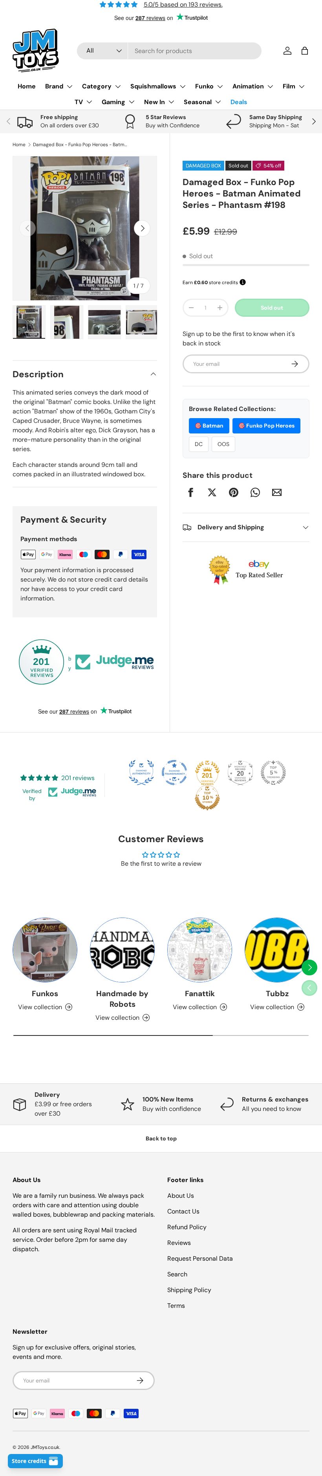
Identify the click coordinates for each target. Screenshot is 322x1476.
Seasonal (198, 102)
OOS (223, 444)
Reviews (179, 1243)
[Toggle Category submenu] (118, 86)
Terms (176, 1306)
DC (199, 444)
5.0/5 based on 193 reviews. (183, 4)
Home (27, 86)
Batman (209, 425)
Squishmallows (153, 86)
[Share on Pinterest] (234, 492)
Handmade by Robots (122, 999)
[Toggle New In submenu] (171, 101)
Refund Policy (187, 1227)
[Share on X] (212, 492)
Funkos (45, 994)
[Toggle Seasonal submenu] (218, 101)
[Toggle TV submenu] (89, 101)
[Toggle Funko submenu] (220, 86)
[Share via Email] (277, 492)
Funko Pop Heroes (266, 425)
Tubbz (277, 994)
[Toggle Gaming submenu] (131, 101)
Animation (248, 86)
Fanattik (200, 994)
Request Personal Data (200, 1258)
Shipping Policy (189, 1290)
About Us (180, 1195)
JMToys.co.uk (45, 1447)
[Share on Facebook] (190, 492)
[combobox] (169, 50)
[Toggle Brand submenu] (69, 86)
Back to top (161, 1138)
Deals (239, 102)
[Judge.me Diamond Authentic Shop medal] (141, 772)
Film (289, 86)
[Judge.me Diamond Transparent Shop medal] (174, 772)
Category (97, 86)
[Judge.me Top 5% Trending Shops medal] (273, 772)
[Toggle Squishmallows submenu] (182, 86)
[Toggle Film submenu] (301, 86)
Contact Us (183, 1211)
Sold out (272, 307)
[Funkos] (45, 950)
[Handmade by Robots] (122, 950)
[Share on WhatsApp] (255, 492)
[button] (304, 50)
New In (154, 102)
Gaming (113, 102)
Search (177, 1274)
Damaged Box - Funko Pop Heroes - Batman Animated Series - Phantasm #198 (80, 144)
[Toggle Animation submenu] (270, 86)
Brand (54, 86)
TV (79, 102)
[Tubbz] (277, 950)
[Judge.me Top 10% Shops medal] (207, 797)
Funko (204, 86)
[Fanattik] (200, 950)
